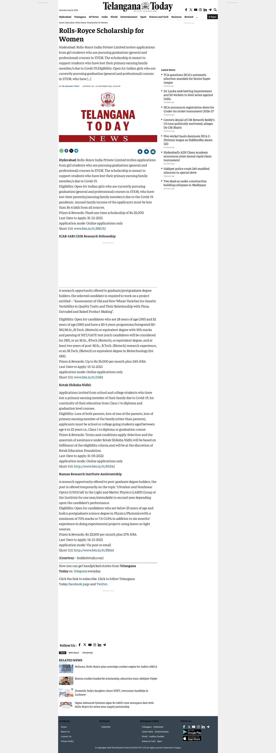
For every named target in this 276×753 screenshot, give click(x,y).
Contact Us (66, 736)
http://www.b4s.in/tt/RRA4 (94, 550)
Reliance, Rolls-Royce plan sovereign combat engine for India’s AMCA (116, 666)
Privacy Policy (67, 741)
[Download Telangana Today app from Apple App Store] (140, 152)
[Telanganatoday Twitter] (85, 645)
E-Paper (212, 16)
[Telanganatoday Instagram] (94, 645)
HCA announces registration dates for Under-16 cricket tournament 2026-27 (189, 109)
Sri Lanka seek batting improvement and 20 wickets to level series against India (188, 94)
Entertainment (128, 16)
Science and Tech (159, 16)
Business (176, 16)
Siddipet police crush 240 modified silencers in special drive (186, 170)
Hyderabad (65, 16)
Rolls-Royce (74, 653)
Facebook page (79, 584)
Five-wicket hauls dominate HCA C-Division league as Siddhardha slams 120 (188, 140)
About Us (65, 731)
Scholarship (88, 653)
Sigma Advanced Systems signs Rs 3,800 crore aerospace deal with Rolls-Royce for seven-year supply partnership (114, 704)
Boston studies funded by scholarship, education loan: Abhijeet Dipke (116, 678)
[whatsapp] (61, 151)
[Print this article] (153, 152)
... (197, 16)
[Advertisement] (108, 614)
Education (70, 23)
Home (61, 23)
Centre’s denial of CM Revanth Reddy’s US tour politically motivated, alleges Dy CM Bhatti (189, 123)
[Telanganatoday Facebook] (79, 645)
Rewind (188, 16)
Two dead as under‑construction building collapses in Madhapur (185, 183)
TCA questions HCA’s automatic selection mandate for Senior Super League (187, 78)
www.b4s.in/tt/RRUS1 (90, 228)
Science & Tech (149, 741)
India (105, 16)
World (114, 16)
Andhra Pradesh (156, 736)
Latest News (168, 69)
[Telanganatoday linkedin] (99, 645)
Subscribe (105, 726)
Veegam (177, 747)
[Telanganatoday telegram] (104, 645)
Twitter (102, 584)
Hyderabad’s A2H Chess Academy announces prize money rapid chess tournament (187, 156)
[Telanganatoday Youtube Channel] (90, 645)
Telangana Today (70, 86)
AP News (94, 16)
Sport (143, 16)
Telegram (80, 571)
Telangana (80, 16)
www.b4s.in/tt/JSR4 (88, 377)
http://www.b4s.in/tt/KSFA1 (94, 466)
